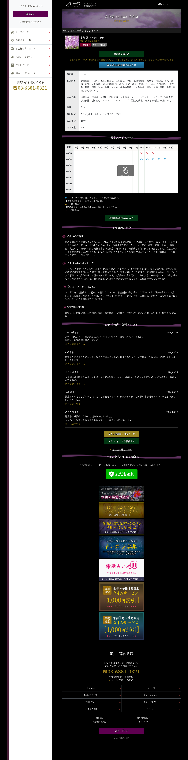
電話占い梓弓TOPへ (122, 449)
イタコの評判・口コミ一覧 (121, 434)
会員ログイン (121, 730)
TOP (65, 30)
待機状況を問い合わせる (121, 218)
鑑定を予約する (121, 54)
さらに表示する (73, 344)
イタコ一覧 (75, 30)
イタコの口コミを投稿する (121, 441)
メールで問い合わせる (122, 680)
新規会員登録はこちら (30, 22)
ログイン (30, 14)
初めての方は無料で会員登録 (121, 65)
